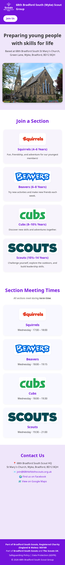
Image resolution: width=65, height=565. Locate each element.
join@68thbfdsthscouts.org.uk (34, 471)
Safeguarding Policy (19, 555)
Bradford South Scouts (26, 550)
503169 (43, 547)
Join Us (10, 18)
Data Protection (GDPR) (44, 555)
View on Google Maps (34, 481)
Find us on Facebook (34, 476)
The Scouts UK (50, 550)
